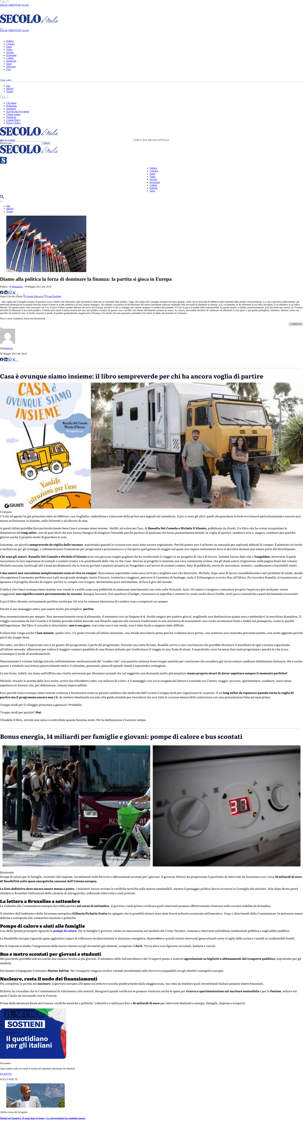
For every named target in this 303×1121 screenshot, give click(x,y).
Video (9, 49)
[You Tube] (4, 2)
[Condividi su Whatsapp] (10, 293)
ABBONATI (14, 5)
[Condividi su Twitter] (14, 293)
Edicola (4, 5)
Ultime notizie (13, 114)
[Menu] (1, 156)
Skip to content (7, 140)
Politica (10, 41)
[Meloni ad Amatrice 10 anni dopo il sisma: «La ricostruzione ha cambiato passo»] (35, 1106)
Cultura (10, 58)
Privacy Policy (13, 123)
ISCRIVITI (6, 1074)
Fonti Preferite (53, 296)
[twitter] (7, 2)
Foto (8, 69)
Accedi (25, 5)
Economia (11, 55)
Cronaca (10, 44)
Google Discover (34, 296)
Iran (8, 85)
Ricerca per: (6, 143)
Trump (9, 91)
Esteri (9, 46)
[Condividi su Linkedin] (6, 293)
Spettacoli (11, 61)
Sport (9, 63)
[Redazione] (7, 343)
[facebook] (1, 2)
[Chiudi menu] (1, 28)
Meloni (9, 88)
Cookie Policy (13, 120)
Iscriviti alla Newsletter (17, 111)
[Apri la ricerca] (2, 197)
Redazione (11, 106)
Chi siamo (11, 103)
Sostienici (11, 108)
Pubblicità (11, 117)
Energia (153, 188)
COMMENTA (296, 324)
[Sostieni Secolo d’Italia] (33, 1058)
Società (10, 52)
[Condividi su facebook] (2, 293)
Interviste (10, 66)
